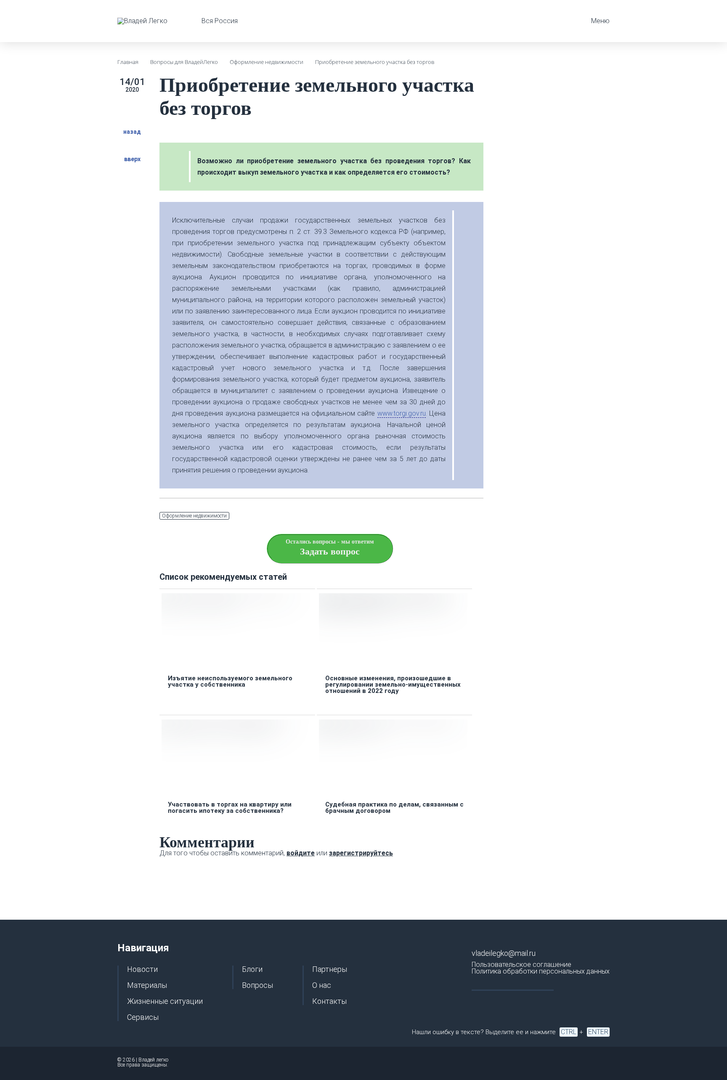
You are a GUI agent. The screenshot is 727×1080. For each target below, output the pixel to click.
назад (132, 131)
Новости (142, 969)
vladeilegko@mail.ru (504, 953)
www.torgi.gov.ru (401, 413)
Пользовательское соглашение (521, 965)
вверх (132, 159)
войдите (301, 853)
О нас (321, 985)
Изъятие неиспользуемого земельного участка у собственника (230, 681)
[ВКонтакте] (458, 516)
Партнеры (329, 969)
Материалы (147, 985)
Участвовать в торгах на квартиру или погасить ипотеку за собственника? (230, 807)
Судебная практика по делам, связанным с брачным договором (394, 807)
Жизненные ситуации (165, 1001)
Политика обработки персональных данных (541, 971)
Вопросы (257, 985)
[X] (438, 516)
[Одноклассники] (478, 516)
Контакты (329, 1001)
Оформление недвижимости (194, 516)
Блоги (252, 969)
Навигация (143, 948)
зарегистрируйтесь (361, 853)
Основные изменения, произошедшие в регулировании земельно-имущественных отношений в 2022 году (393, 684)
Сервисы (143, 1017)
